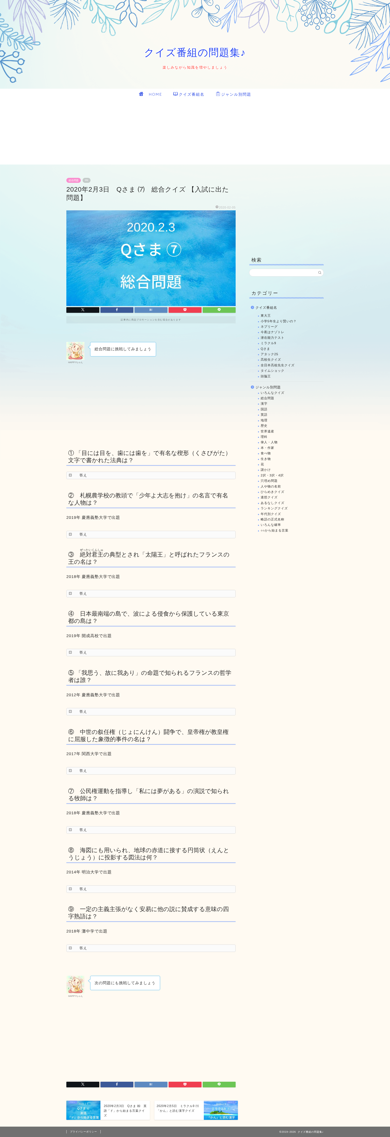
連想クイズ (269, 497)
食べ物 (266, 453)
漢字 (264, 403)
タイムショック (272, 370)
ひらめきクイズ (272, 492)
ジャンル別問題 (236, 94)
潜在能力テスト (272, 337)
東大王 (266, 315)
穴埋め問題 (269, 481)
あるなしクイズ (272, 503)
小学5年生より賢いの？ (279, 321)
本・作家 (267, 448)
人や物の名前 (271, 486)
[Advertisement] (195, 133)
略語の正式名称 (272, 519)
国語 (264, 409)
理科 (264, 437)
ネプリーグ (269, 326)
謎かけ (266, 469)
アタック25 (269, 354)
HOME (153, 94)
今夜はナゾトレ (272, 332)
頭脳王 (266, 376)
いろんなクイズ (272, 392)
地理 (264, 420)
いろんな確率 (271, 525)
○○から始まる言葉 (274, 530)
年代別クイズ (271, 514)
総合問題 (74, 180)
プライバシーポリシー (83, 1131)
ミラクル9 (268, 343)
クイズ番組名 (191, 94)
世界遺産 (267, 431)
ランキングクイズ (274, 508)
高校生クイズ (271, 359)
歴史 (264, 425)
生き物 (266, 459)
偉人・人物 (269, 442)
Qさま (265, 348)
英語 (264, 414)
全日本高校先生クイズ (278, 365)
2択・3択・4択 (272, 475)
